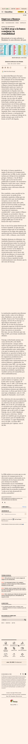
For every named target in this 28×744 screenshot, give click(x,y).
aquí (23, 524)
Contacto (8, 692)
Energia (17, 22)
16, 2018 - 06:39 (15, 63)
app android (22, 656)
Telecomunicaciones (10, 22)
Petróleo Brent (25, 8)
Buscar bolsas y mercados (8, 615)
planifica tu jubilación (5, 651)
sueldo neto (22, 645)
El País (25, 15)
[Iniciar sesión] (25, 12)
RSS (9, 696)
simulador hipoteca (14, 645)
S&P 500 (13, 8)
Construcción (23, 22)
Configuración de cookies (6, 694)
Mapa (7, 696)
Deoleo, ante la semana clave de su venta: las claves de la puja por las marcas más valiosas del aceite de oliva (13, 590)
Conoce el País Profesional (14, 662)
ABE (2, 514)
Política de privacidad (16, 694)
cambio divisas (14, 650)
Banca (3, 22)
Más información (4, 520)
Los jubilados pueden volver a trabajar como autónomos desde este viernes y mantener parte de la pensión (14, 608)
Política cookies (18, 692)
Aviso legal (12, 692)
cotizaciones (5, 656)
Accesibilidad (23, 694)
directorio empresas (22, 650)
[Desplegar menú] (2, 11)
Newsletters (13, 696)
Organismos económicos (10, 514)
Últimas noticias (6, 575)
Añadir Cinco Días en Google (9, 71)
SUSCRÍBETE (20, 11)
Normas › (25, 506)
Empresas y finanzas (10, 19)
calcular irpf (5, 645)
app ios (14, 656)
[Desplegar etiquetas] (25, 514)
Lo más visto (4, 603)
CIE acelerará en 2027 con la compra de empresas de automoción (13, 578)
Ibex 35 (3, 8)
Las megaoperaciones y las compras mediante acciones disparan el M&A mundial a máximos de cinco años (13, 584)
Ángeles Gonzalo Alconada (14, 61)
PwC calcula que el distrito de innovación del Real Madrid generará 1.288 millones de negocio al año (13, 595)
